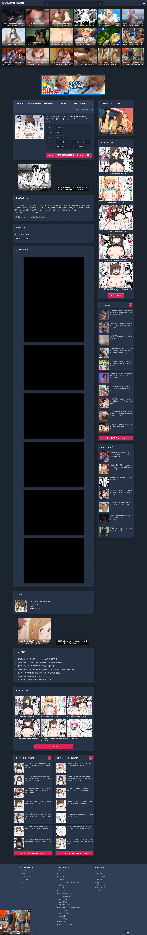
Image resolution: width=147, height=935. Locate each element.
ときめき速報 (63, 902)
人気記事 (25, 879)
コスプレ (98, 891)
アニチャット (63, 891)
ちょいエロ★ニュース (66, 893)
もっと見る (55, 746)
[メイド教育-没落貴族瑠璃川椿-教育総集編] (27, 728)
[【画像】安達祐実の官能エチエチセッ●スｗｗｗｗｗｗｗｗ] (37, 37)
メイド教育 (60, 132)
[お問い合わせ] (128, 931)
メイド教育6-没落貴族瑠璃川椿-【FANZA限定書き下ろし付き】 (53, 740)
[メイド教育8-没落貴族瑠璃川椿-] (27, 705)
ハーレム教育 (70, 739)
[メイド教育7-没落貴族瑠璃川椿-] (79, 705)
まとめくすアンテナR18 (66, 924)
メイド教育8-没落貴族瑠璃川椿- (23, 716)
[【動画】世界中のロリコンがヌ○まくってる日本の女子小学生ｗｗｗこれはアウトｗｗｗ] (13, 37)
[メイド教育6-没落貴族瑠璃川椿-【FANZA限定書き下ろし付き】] (53, 728)
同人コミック (60, 146)
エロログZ (62, 916)
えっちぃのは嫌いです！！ (48, 716)
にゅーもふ (62, 871)
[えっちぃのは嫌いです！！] (53, 705)
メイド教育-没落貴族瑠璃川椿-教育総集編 (26, 739)
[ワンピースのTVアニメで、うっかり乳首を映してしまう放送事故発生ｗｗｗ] (133, 18)
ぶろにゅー (62, 885)
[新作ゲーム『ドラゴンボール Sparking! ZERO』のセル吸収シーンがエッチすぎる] (109, 37)
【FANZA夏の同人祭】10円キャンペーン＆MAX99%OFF (36, 659)
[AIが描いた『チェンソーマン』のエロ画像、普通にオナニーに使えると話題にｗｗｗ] (116, 494)
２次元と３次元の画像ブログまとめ (70, 882)
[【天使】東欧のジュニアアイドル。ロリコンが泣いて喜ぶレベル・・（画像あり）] (116, 507)
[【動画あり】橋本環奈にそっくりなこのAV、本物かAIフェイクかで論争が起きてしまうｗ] (116, 469)
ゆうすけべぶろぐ (64, 899)
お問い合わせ (26, 876)
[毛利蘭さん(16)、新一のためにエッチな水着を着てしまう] (116, 481)
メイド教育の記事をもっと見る (34, 853)
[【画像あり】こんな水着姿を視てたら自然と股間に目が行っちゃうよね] (133, 57)
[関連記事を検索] (49, 758)
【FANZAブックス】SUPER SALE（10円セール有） (34, 666)
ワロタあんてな (63, 876)
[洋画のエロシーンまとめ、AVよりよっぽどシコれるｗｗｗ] (116, 532)
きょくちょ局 (60, 137)
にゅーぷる (62, 873)
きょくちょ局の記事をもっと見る (75, 853)
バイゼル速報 (63, 919)
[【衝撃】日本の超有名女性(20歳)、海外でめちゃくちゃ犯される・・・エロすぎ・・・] (13, 18)
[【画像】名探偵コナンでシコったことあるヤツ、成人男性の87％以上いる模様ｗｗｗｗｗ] (72, 631)
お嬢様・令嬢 (60, 142)
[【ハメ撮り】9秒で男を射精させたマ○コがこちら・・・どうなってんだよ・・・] (37, 18)
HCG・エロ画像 (100, 876)
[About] (137, 3)
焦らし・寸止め (71, 146)
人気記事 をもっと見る (117, 438)
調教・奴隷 (81, 146)
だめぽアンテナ (63, 879)
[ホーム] (124, 931)
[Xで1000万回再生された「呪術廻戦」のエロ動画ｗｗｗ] (37, 57)
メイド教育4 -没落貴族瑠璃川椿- (37, 217)
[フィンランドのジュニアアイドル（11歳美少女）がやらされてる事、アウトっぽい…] (133, 37)
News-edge (62, 922)
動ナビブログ (63, 910)
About (24, 873)
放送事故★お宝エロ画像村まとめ (69, 907)
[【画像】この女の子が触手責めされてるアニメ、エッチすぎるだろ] (61, 18)
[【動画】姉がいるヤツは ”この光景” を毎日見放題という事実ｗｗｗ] (109, 57)
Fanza (18, 238)
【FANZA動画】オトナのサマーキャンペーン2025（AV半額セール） (40, 662)
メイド (68, 142)
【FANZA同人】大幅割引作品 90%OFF (30, 676)
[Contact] (144, 3)
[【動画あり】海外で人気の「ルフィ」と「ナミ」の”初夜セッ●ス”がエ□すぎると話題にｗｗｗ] (13, 57)
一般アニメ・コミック (102, 885)
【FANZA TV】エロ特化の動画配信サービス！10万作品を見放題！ (39, 673)
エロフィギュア (100, 888)
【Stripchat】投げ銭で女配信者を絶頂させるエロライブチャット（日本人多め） (44, 669)
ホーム (24, 871)
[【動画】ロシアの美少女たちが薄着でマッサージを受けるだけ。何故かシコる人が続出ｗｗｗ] (61, 57)
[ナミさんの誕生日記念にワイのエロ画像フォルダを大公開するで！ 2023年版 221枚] (109, 18)
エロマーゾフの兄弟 (65, 913)
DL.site (26, 238)
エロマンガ (60, 128)
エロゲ (97, 882)
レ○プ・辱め (76, 142)
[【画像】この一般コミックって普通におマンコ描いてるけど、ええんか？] (34, 177)
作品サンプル (85, 142)
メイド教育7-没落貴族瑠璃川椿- (75, 716)
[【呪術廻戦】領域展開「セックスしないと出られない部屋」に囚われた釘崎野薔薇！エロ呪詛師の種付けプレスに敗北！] (85, 37)
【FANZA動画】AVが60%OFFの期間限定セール (33, 680)
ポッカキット (63, 888)
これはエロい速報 (64, 905)
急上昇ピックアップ (28, 882)
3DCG (97, 871)
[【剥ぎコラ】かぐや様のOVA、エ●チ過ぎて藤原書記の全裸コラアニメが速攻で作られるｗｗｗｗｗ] (61, 37)
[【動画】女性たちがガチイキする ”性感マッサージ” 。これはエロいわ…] (85, 57)
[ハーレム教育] (79, 728)
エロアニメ (98, 879)
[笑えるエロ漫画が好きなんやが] (85, 18)
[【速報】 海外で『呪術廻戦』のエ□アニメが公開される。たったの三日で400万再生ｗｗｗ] (34, 631)
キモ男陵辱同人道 (64, 896)
